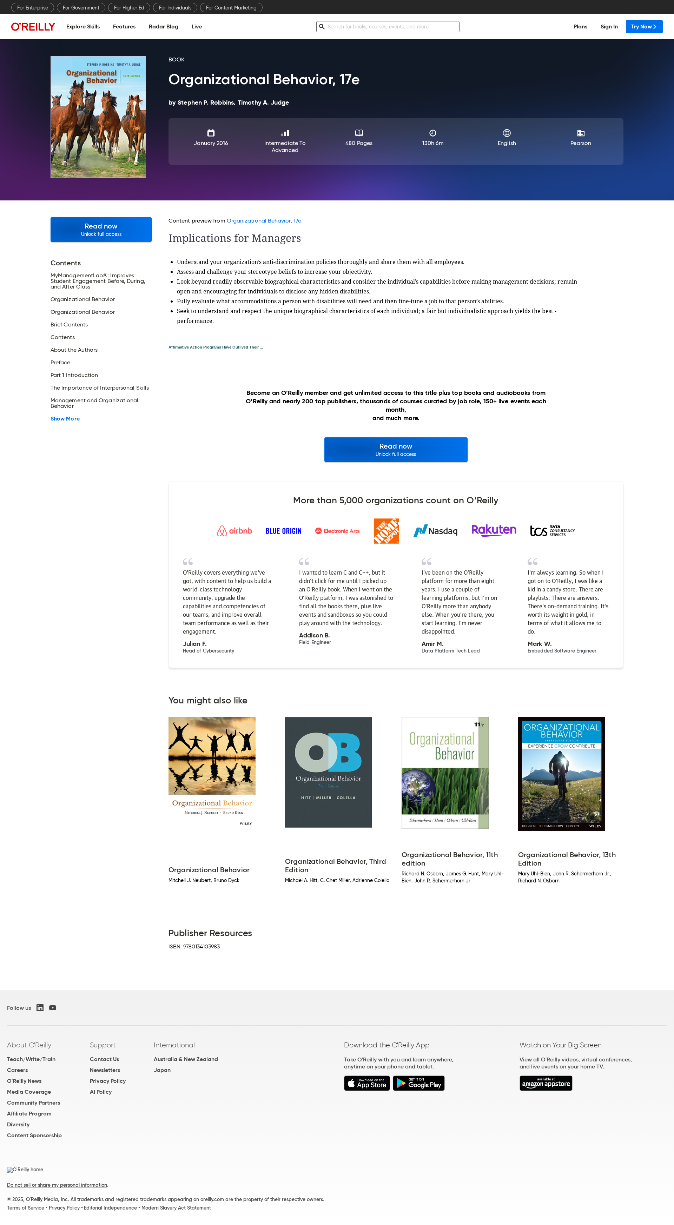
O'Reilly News (24, 1081)
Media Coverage (29, 1091)
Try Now (641, 26)
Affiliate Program (29, 1113)
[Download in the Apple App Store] (367, 1089)
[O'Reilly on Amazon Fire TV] (546, 1089)
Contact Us (104, 1059)
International (174, 1045)
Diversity (18, 1124)
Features (124, 26)
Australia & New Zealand (186, 1059)
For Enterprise (32, 8)
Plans (580, 26)
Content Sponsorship (34, 1135)
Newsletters (105, 1070)
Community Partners (33, 1102)
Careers (17, 1070)
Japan (162, 1070)
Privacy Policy (108, 1081)
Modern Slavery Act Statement (176, 1208)
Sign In (609, 26)
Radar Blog (163, 26)
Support (103, 1045)
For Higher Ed (129, 8)
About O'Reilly (29, 1045)
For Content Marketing (231, 8)
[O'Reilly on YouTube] (52, 1007)
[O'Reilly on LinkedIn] (40, 1007)
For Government (81, 8)
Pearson (580, 143)
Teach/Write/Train (31, 1059)
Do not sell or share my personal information (57, 1185)
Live (197, 26)
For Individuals (175, 8)
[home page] (33, 26)
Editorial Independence (110, 1208)
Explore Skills (83, 26)
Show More (65, 419)
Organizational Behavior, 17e (264, 220)
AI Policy (101, 1091)
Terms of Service (25, 1208)
